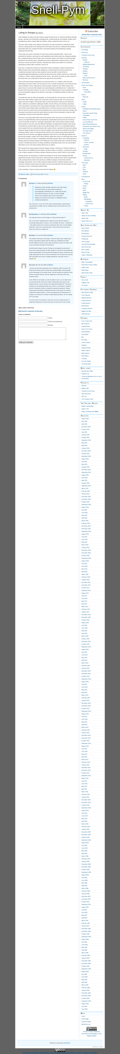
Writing (85, 194)
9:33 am (50, 183)
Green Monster (86, 295)
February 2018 (86, 577)
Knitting (86, 183)
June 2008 (85, 880)
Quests (84, 106)
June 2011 (84, 783)
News (84, 87)
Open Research (86, 393)
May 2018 (84, 569)
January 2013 (85, 732)
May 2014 (84, 689)
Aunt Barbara (85, 230)
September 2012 (86, 743)
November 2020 (86, 499)
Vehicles (85, 71)
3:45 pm (50, 265)
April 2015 (84, 660)
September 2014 (86, 679)
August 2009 (85, 842)
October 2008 (85, 869)
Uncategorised (86, 176)
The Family (85, 162)
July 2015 (84, 652)
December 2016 (86, 614)
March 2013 (85, 727)
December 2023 (86, 451)
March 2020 (85, 520)
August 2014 (85, 681)
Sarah (84, 174)
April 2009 (84, 853)
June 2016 (85, 628)
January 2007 (85, 926)
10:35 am (53, 214)
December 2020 (86, 496)
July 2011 (84, 781)
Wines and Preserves (89, 77)
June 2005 (85, 977)
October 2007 (85, 901)
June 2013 (85, 719)
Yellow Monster (86, 314)
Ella (83, 337)
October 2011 (85, 773)
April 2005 (84, 982)
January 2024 (85, 448)
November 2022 (86, 469)
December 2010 (86, 799)
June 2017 (85, 598)
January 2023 (85, 467)
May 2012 (84, 754)
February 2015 (86, 665)
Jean (84, 167)
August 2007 (85, 907)
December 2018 (86, 550)
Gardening (86, 66)
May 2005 (84, 979)
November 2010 (86, 802)
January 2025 (85, 434)
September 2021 (86, 485)
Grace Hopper (86, 241)
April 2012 (84, 757)
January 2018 (85, 579)
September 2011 (86, 775)
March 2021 (85, 488)
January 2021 (85, 494)
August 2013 (85, 714)
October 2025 (85, 429)
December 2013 (86, 703)
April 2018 (84, 571)
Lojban (85, 104)
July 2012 (84, 748)
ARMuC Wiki (85, 388)
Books (86, 197)
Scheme (86, 144)
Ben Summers (86, 323)
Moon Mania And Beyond (90, 124)
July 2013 (84, 716)
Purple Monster (86, 303)
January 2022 (85, 483)
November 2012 (86, 738)
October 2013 (85, 708)
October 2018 (85, 555)
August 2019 (85, 534)
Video (84, 190)
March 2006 (85, 952)
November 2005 (86, 963)
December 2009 (86, 832)
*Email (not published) (55, 321)
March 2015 (85, 663)
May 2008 (84, 883)
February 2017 (86, 609)
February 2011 (86, 794)
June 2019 (85, 539)
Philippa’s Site (85, 282)
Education (87, 160)
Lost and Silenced (88, 122)
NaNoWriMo (87, 199)
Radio (85, 149)
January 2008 (85, 893)
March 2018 (85, 574)
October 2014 (85, 676)
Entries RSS (86, 34)
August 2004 (85, 1003)
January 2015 (85, 668)
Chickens (87, 62)
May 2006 (84, 947)
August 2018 (85, 561)
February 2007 (86, 923)
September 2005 (86, 969)
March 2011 (85, 791)
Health (84, 101)
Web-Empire (85, 270)
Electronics (86, 146)
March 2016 (85, 636)
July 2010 (84, 813)
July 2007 (84, 909)
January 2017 (85, 612)
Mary (84, 169)
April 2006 (84, 950)
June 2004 (85, 1009)
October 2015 (85, 644)
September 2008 (86, 872)
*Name (50, 318)
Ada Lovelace (85, 228)
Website (50, 325)
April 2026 (84, 424)
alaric (40, 33)
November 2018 (86, 553)
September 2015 (86, 646)
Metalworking (86, 153)
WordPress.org (86, 1024)
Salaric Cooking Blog (87, 406)
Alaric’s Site (85, 213)
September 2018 (86, 558)
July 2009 (84, 845)
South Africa (87, 92)
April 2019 (84, 542)
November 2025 (86, 426)
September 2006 (86, 936)
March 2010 (85, 824)
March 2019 (85, 544)
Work (83, 179)
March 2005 (85, 985)
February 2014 (86, 697)
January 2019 (85, 547)
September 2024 (86, 440)
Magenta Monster (87, 297)
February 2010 (86, 826)
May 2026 (84, 421)
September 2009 (86, 840)
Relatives (85, 171)
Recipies (85, 69)
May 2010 (84, 818)
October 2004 (85, 998)
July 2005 (84, 974)
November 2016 (86, 617)
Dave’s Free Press (87, 329)
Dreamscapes (86, 82)
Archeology (85, 49)
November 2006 (86, 931)
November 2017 (86, 585)
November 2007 (86, 899)
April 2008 (84, 885)
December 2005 (86, 960)
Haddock (84, 345)
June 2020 (85, 512)
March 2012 (85, 759)
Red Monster (85, 306)
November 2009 (86, 834)
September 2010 (86, 807)
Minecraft (85, 97)
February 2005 (86, 987)
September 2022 (86, 472)
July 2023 (84, 461)
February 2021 (86, 491)
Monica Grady (86, 252)
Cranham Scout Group (88, 55)
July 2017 (84, 595)
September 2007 (86, 904)
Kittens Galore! (86, 350)
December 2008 (86, 864)
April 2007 (84, 918)
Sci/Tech (84, 135)
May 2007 (84, 915)
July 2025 (84, 432)
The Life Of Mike (86, 361)
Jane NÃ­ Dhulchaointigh (88, 244)
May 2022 (84, 480)
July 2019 (84, 536)
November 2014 (86, 673)
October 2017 (85, 587)
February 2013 (86, 730)
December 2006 (86, 928)
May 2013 (84, 722)
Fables (85, 117)
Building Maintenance (89, 64)
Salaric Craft (85, 409)
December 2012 (86, 735)
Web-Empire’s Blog (87, 273)
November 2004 (86, 995)
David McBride (86, 331)
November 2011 (86, 770)
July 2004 (84, 1006)
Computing (86, 138)
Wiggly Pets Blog (86, 311)
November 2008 (86, 867)
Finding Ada (85, 239)
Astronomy (85, 52)
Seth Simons (85, 356)
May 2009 (84, 850)
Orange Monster (86, 300)
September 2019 (86, 531)
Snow (85, 75)
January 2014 (85, 700)
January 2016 (85, 638)
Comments (86, 1021)
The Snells (85, 285)
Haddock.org (85, 373)
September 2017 (86, 590)
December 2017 (86, 582)
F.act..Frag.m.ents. (87, 321)
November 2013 (86, 706)
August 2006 (85, 939)
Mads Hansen (86, 353)
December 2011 (86, 767)
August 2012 (85, 746)
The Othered (86, 133)
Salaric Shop (85, 267)
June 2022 (85, 477)
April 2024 (84, 445)
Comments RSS (96, 34)
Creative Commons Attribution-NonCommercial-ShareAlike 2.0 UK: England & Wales (92, 1033)
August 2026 (85, 418)
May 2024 (84, 443)
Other (83, 99)
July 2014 (84, 684)
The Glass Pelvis (88, 131)
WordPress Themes (97, 1046)
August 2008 (85, 875)
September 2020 (86, 504)
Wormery (85, 80)
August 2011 (85, 778)
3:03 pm (50, 235)
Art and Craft (86, 181)
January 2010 (85, 829)
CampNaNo (88, 201)
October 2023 (85, 453)
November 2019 (86, 528)
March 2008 (85, 888)
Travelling (85, 89)
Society (23, 174)
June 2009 (85, 848)
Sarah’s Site (85, 218)
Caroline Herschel (87, 236)
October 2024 (85, 437)
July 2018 (84, 563)
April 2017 (84, 604)
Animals (85, 60)
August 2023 (85, 459)
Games (84, 94)
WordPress (67, 1043)
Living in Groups (27, 32)
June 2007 (85, 912)
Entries (85, 1019)
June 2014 (85, 687)
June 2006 (85, 944)
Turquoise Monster (87, 308)
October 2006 (85, 934)
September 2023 (86, 456)
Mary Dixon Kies (86, 247)
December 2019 (86, 526)
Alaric (84, 165)
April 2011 (84, 789)
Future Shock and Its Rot (90, 119)
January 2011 (85, 797)
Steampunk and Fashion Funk (91, 126)
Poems (86, 206)
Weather (85, 73)
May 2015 (84, 657)
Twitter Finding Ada (87, 255)
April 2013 (84, 724)
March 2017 (85, 606)
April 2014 (84, 692)
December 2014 (86, 671)
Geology (85, 151)
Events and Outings (87, 85)
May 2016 (84, 630)
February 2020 (86, 523)
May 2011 (84, 786)
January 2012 (85, 765)
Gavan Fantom (86, 342)
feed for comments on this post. (30, 311)
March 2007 (85, 920)
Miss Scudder (85, 249)
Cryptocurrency (88, 158)
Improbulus (34, 214)
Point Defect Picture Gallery (89, 264)
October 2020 (85, 502)
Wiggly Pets (86, 192)
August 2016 (85, 622)
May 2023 (84, 464)
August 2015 (85, 649)
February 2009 (86, 858)
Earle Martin (85, 334)
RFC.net (84, 396)
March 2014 (85, 695)
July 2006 (84, 942)
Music (84, 188)
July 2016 (84, 625)
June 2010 (85, 816)
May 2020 (84, 515)
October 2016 (85, 620)
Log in (83, 1016)
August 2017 (85, 593)
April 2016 (84, 633)
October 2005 (85, 966)
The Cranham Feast (87, 399)
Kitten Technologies (87, 262)
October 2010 (85, 805)
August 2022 (85, 475)
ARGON (86, 140)
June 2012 (85, 751)
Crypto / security (89, 142)
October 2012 (85, 740)
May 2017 (84, 601)
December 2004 (86, 993)
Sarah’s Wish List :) (87, 221)
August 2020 (85, 507)
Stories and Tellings (88, 128)
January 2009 (85, 861)
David (33, 183)
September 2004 (86, 1001)
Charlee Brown (86, 326)
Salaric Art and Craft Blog (89, 215)
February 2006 (86, 955)
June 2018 (85, 566)
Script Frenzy (89, 203)
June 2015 (85, 655)
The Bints (84, 358)
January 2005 (85, 990)
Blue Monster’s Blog (87, 292)
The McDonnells (86, 364)
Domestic (84, 57)
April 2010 (84, 821)
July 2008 (84, 877)
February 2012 (86, 762)
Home (19, 27)
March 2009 (85, 856)
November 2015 (86, 641)
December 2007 (86, 896)
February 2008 (86, 891)
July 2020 (84, 510)
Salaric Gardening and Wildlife (90, 411)
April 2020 (84, 518)
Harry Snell (85, 280)
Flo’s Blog (84, 339)
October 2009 (85, 837)
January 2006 (85, 958)
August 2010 (85, 810)
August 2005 (85, 971)
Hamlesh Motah (86, 348)
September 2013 (86, 711)
